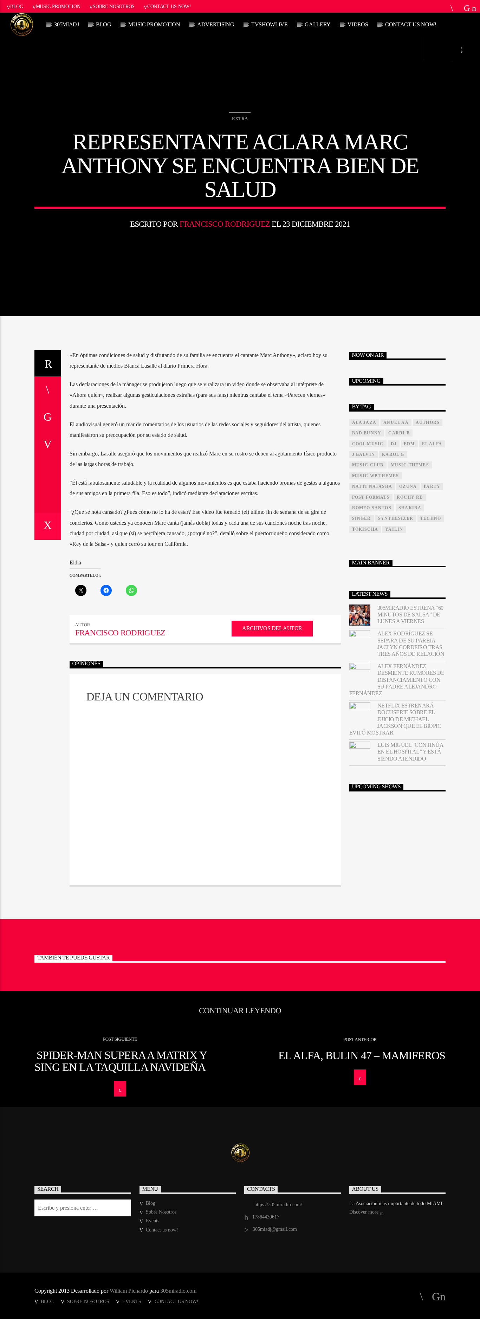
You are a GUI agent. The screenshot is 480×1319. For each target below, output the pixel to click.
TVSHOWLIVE (269, 24)
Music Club (368, 465)
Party (432, 486)
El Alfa (432, 443)
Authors (428, 422)
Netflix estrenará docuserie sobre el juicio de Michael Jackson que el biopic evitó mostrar (395, 719)
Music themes (410, 465)
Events (152, 1220)
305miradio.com (178, 1291)
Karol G (393, 454)
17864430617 (265, 1217)
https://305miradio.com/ (278, 1204)
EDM (409, 443)
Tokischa (365, 529)
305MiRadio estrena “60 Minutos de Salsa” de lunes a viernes (410, 614)
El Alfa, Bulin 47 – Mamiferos (361, 1055)
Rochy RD (410, 497)
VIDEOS (358, 24)
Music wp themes (375, 475)
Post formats (371, 497)
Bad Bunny (367, 433)
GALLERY (318, 24)
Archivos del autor (272, 628)
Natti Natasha (372, 486)
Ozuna (408, 486)
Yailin (394, 529)
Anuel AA (396, 422)
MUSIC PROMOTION (154, 24)
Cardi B (398, 433)
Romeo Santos (371, 507)
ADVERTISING (215, 24)
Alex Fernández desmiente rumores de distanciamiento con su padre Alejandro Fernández (397, 679)
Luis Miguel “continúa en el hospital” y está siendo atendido (410, 751)
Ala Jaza (364, 422)
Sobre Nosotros (114, 6)
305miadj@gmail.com (275, 1229)
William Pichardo (129, 1291)
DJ (394, 443)
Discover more (364, 1212)
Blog (16, 6)
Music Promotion (58, 6)
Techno (430, 518)
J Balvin (363, 454)
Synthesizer (395, 518)
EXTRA (240, 118)
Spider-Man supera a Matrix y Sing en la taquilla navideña (120, 1061)
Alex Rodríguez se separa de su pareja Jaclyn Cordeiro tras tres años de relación (411, 644)
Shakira (409, 507)
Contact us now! (169, 6)
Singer (361, 518)
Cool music (368, 443)
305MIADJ (66, 24)
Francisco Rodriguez (225, 224)
